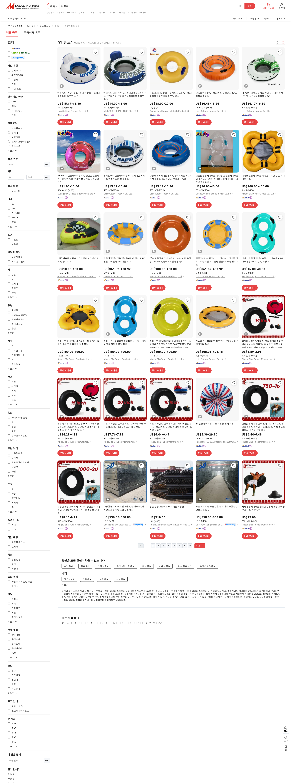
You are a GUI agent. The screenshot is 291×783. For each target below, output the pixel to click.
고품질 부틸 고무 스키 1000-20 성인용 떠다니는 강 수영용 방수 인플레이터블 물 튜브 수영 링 (78, 509)
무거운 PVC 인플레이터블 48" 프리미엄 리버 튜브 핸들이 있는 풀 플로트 (124, 177)
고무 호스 (61, 12)
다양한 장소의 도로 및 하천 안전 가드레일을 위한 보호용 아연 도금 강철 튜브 (124, 508)
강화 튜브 (82, 12)
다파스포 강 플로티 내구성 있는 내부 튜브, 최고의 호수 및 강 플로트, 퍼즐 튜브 (78, 342)
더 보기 (65, 585)
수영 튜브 (68, 566)
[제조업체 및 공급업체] (22, 6)
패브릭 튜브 (132, 12)
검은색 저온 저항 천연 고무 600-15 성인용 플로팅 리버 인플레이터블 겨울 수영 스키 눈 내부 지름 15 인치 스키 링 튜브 (78, 426)
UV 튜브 (142, 12)
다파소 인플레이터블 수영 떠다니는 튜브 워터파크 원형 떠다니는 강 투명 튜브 (263, 260)
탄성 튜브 (146, 566)
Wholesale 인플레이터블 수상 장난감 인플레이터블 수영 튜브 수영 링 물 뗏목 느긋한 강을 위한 (78, 178)
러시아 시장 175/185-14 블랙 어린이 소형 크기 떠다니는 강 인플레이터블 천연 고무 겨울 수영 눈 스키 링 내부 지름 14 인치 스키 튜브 (262, 344)
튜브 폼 (122, 12)
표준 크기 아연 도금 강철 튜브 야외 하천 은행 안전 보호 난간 (216, 508)
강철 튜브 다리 (185, 566)
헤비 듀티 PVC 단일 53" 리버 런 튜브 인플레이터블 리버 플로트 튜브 (78, 94)
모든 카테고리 (16, 18)
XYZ (160, 623)
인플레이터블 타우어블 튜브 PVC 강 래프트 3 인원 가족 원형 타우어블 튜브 (125, 260)
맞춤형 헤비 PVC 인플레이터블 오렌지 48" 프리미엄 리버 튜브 (216, 94)
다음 (198, 545)
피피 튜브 (103, 12)
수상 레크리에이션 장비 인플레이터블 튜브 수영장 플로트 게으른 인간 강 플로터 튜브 (171, 177)
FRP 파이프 (71, 12)
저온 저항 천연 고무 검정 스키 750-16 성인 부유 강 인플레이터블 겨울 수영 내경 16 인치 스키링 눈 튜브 (171, 426)
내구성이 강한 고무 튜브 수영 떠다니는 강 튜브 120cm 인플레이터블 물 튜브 (262, 94)
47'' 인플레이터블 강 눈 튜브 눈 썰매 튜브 (215, 423)
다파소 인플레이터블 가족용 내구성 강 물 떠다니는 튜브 (263, 177)
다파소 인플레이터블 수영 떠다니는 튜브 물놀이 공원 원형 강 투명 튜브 (125, 342)
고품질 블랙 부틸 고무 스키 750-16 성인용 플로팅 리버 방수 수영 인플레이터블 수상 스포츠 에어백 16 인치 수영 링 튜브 (263, 426)
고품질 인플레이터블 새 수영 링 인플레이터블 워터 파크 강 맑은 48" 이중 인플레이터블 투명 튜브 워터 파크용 (217, 178)
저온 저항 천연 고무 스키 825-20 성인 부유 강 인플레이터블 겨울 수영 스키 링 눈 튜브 (125, 425)
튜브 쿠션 (85, 566)
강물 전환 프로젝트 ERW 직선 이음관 (167, 506)
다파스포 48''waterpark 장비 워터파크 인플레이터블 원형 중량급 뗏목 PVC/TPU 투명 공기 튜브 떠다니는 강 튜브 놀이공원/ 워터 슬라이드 (171, 344)
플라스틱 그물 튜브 (125, 566)
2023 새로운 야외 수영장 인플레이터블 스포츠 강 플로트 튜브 (78, 260)
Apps (266, 18)
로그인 (282, 8)
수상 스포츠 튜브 (207, 566)
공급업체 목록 (32, 32)
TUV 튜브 (113, 12)
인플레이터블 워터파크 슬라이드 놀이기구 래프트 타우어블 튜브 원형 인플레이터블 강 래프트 (217, 261)
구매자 (236, 18)
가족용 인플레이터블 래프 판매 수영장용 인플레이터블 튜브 (217, 342)
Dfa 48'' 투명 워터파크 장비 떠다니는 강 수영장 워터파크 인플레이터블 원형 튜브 (170, 260)
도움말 (253, 18)
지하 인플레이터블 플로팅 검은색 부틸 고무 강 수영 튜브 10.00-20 (263, 508)
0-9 (63, 623)
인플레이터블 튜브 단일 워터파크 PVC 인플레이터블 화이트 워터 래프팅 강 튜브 (171, 94)
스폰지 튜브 (164, 566)
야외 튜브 (93, 12)
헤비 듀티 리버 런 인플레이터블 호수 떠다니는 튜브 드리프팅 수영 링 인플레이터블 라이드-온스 (125, 96)
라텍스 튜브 (103, 566)
